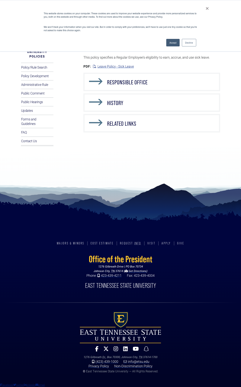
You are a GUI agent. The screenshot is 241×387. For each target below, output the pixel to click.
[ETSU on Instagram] (114, 350)
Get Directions (137, 271)
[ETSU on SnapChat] (145, 350)
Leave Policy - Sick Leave (116, 66)
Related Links (121, 123)
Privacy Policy (98, 366)
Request (130, 243)
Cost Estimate (102, 243)
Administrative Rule (34, 84)
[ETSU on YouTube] (134, 350)
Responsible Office (127, 82)
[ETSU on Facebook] (95, 350)
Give (180, 243)
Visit (151, 243)
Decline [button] (189, 42)
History (115, 103)
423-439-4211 (111, 275)
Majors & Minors (70, 243)
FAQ (24, 132)
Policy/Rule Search (34, 67)
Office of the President (120, 259)
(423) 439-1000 (106, 361)
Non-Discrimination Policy (133, 366)
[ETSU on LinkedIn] (124, 350)
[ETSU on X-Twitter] (104, 350)
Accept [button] (172, 42)
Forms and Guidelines (28, 121)
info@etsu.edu (138, 361)
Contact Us (29, 141)
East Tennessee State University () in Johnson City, (120, 327)
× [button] (207, 7)
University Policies (37, 54)
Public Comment (33, 93)
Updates (27, 110)
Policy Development (35, 76)
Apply (166, 243)
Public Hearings (32, 102)
